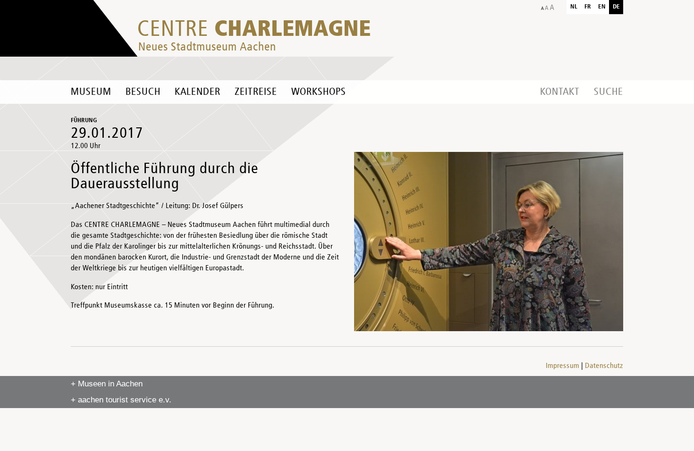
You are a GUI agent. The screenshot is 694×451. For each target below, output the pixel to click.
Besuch (143, 92)
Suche (608, 92)
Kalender (197, 92)
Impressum (562, 366)
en (602, 7)
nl (573, 7)
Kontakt (560, 92)
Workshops (318, 92)
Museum (91, 92)
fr (587, 7)
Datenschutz (604, 366)
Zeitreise (256, 92)
